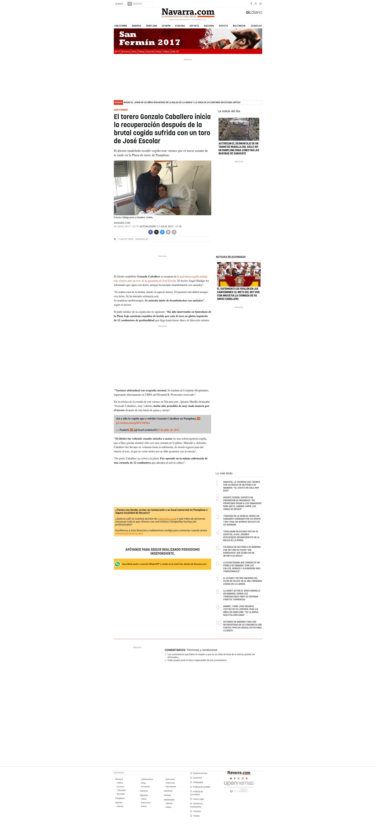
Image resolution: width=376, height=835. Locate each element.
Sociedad (121, 794)
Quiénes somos (200, 773)
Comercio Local (167, 518)
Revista (223, 25)
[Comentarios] (174, 231)
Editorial (120, 806)
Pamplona (151, 25)
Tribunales (121, 790)
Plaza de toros (126, 239)
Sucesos (120, 786)
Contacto (197, 778)
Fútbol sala (170, 783)
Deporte (194, 25)
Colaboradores (147, 779)
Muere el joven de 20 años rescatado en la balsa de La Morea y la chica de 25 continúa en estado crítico (182, 102)
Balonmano (170, 779)
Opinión (166, 25)
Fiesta (141, 51)
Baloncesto (146, 803)
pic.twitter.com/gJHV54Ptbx (133, 422)
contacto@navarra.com (129, 533)
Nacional (209, 25)
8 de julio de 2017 (168, 429)
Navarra (136, 25)
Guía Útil (150, 51)
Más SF (175, 51)
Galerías (169, 803)
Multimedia (239, 25)
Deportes (144, 795)
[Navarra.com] (188, 12)
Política (120, 783)
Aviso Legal (198, 799)
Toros (134, 51)
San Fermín (120, 25)
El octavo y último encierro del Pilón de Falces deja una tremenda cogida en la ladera (242, 581)
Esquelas (256, 25)
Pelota (143, 806)
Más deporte (171, 786)
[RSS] (247, 778)
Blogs (143, 783)
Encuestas (145, 786)
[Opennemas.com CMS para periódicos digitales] (239, 786)
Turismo (197, 811)
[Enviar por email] (168, 231)
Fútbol (143, 799)
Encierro (126, 51)
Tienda (196, 816)
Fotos (158, 51)
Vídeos (166, 51)
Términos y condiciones (202, 650)
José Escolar (141, 239)
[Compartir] (150, 231)
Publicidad (198, 782)
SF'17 (117, 51)
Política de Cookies (201, 787)
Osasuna (180, 25)
